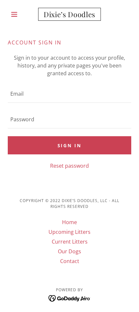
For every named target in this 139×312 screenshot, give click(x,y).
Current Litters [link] (70, 241)
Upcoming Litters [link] (69, 231)
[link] (69, 14)
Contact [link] (69, 261)
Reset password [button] (69, 165)
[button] (17, 14)
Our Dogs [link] (69, 251)
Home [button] (69, 222)
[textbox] (69, 94)
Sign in (70, 145)
